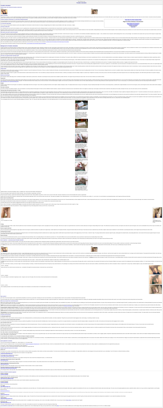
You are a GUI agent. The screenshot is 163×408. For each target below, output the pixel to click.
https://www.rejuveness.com (6, 402)
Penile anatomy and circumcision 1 (133, 23)
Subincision (133, 26)
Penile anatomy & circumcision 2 (133, 24)
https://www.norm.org (5, 364)
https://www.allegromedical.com (6, 398)
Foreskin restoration (4, 374)
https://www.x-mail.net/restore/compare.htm (9, 368)
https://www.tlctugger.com (5, 386)
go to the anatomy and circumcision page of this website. (36, 43)
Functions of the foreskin (133, 25)
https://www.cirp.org (4, 360)
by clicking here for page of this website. (57, 41)
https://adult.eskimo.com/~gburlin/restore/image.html (10, 81)
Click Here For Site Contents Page (133, 19)
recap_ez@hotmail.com (5, 394)
